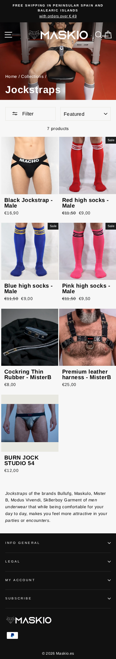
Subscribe (18, 598)
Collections (32, 76)
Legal (12, 561)
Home (11, 76)
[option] (58, 11)
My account (20, 580)
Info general (22, 543)
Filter (27, 113)
